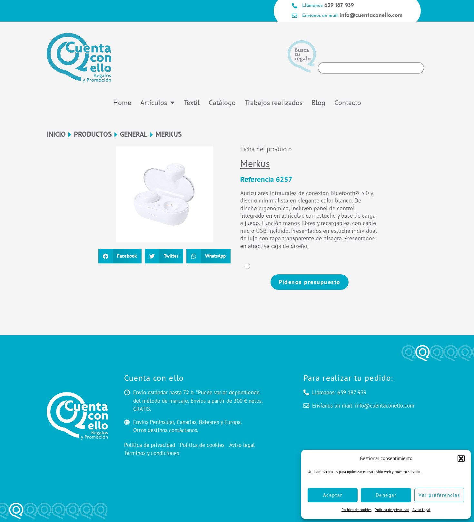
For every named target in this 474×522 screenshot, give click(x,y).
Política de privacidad (392, 509)
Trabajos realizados (273, 102)
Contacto (347, 102)
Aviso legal (421, 509)
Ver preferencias (439, 495)
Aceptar (332, 495)
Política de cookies (356, 509)
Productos (93, 134)
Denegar (386, 495)
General (133, 134)
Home (122, 102)
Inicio (56, 134)
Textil (192, 102)
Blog (318, 102)
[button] (461, 458)
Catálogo (222, 102)
